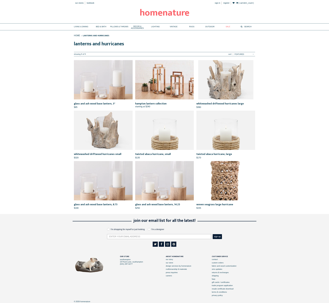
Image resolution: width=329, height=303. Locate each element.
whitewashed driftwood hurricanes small (97, 154)
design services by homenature (178, 266)
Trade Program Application (222, 285)
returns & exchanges (220, 272)
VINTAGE (173, 27)
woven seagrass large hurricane (214, 204)
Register (226, 3)
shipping (215, 276)
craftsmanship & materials (176, 269)
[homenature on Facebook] (161, 244)
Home (77, 35)
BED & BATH (101, 27)
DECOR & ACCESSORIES (137, 27)
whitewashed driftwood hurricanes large (220, 103)
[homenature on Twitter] (155, 244)
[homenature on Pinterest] (173, 244)
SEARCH (248, 27)
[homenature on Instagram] (167, 244)
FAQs (213, 279)
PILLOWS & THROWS (119, 27)
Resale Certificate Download (223, 289)
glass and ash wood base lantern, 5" (94, 103)
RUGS (191, 27)
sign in (217, 3)
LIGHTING (155, 27)
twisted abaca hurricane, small (153, 154)
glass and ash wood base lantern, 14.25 (157, 204)
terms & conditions (219, 292)
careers (169, 276)
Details (103, 80)
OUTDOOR (209, 27)
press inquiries (172, 272)
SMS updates (217, 269)
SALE (228, 27)
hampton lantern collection (151, 103)
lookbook (90, 3)
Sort (229, 54)
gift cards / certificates (221, 282)
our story (169, 259)
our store (169, 263)
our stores (79, 3)
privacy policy (217, 295)
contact (215, 259)
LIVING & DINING (81, 27)
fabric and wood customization (224, 266)
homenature (164, 13)
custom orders (217, 263)
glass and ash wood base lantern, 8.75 (95, 204)
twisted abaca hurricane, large (214, 154)
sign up (217, 236)
